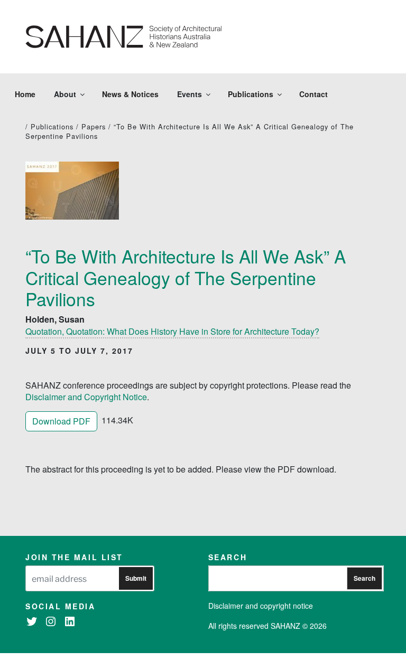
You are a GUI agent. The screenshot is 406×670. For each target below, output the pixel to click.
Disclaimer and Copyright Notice (86, 397)
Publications (250, 94)
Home (25, 94)
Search (364, 578)
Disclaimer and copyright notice (260, 605)
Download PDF (61, 421)
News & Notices (130, 94)
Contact (313, 94)
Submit (135, 578)
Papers (93, 126)
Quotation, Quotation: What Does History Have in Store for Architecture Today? (172, 331)
